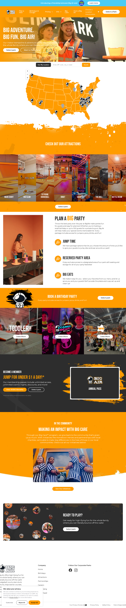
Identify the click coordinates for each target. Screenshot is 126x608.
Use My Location (43, 65)
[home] (10, 12)
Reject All (22, 603)
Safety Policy (106, 605)
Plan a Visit (21, 11)
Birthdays (41, 573)
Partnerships (43, 581)
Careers (41, 585)
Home (40, 569)
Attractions (42, 577)
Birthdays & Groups (34, 11)
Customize (9, 603)
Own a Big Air (78, 11)
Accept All (34, 603)
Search (86, 65)
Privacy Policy (94, 605)
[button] (49, 12)
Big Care (67, 11)
